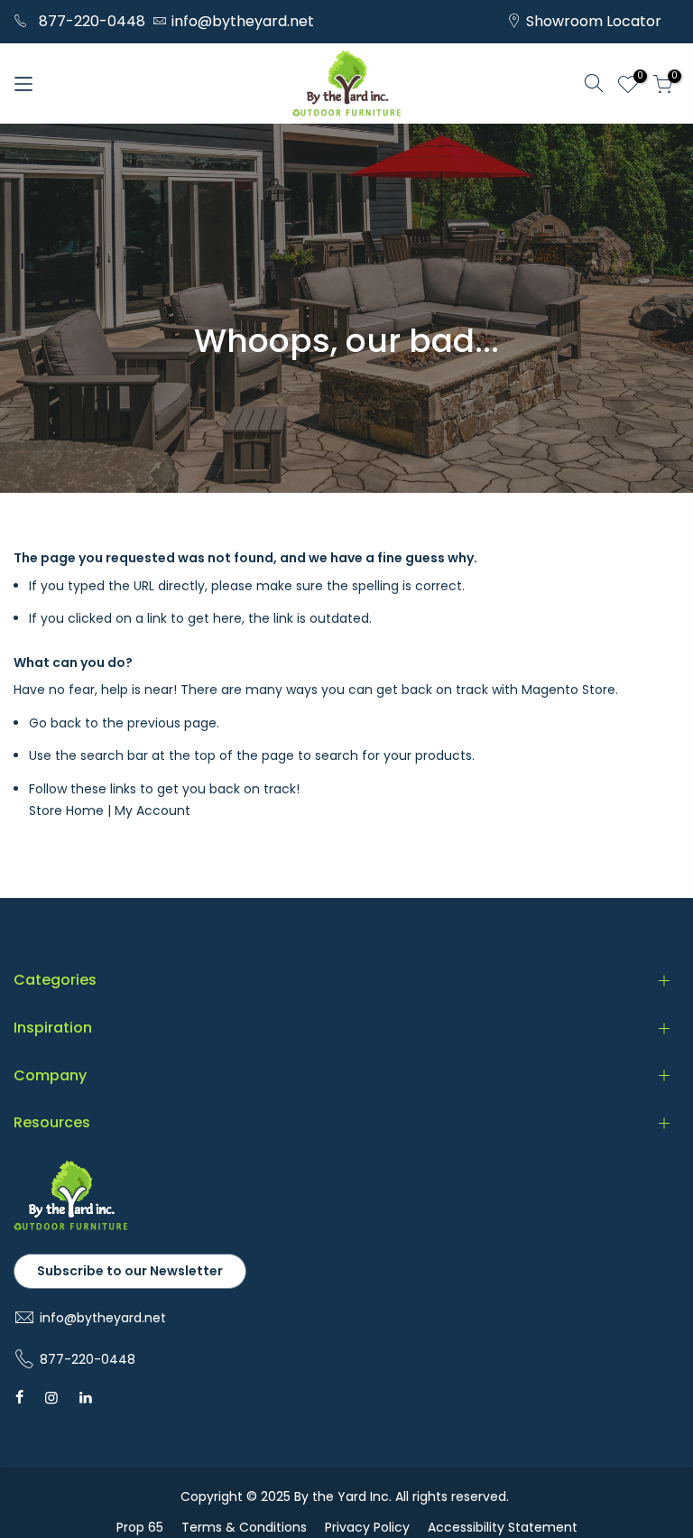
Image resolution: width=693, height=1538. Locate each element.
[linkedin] (86, 1397)
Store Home (66, 810)
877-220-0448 (92, 21)
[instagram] (51, 1397)
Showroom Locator (593, 21)
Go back (55, 723)
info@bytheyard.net (242, 21)
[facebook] (19, 1397)
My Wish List (637, 78)
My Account (152, 810)
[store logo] (346, 83)
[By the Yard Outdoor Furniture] (71, 1227)
